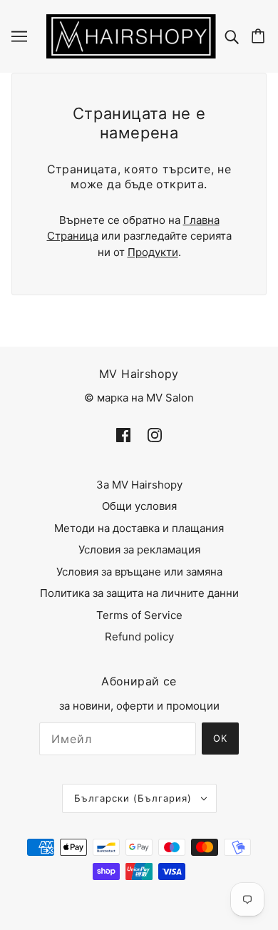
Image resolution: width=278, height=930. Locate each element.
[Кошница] (260, 36)
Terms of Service (139, 615)
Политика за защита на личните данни (139, 593)
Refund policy (139, 636)
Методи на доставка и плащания (139, 528)
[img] (233, 36)
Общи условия (139, 506)
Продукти (153, 252)
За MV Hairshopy (139, 484)
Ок (220, 738)
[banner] (131, 35)
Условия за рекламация (139, 549)
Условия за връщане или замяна (139, 571)
